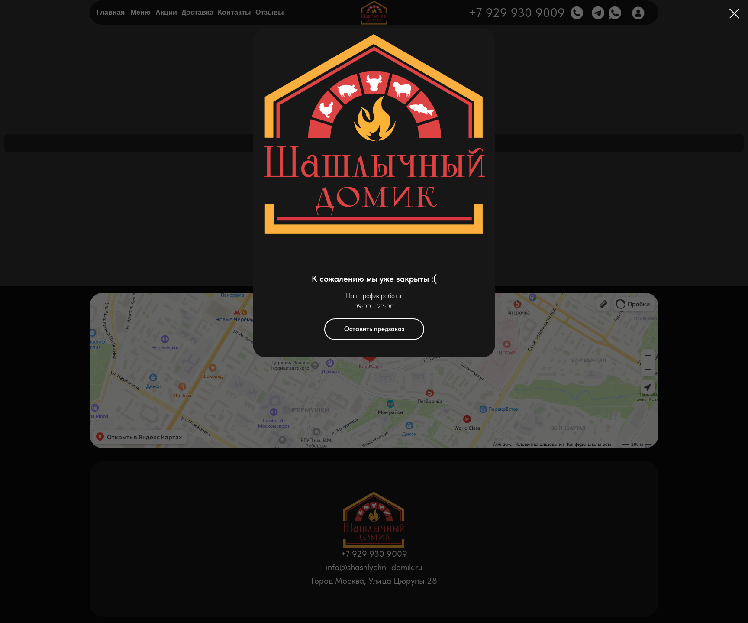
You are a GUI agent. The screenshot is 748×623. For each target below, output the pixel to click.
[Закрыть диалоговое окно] (734, 13)
